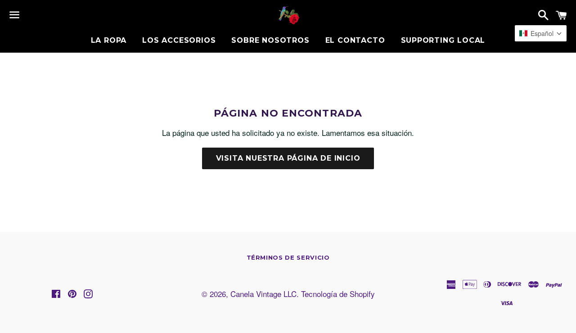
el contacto (355, 40)
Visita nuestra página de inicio (288, 158)
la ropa (109, 40)
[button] (541, 33)
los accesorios (179, 40)
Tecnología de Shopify (338, 293)
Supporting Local (443, 40)
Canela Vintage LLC (263, 293)
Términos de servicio (288, 257)
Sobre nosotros (270, 40)
